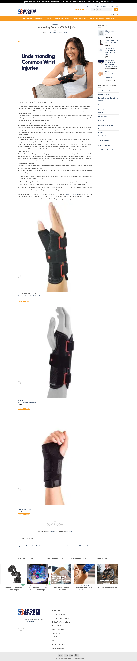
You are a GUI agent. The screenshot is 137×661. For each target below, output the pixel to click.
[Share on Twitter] (51, 524)
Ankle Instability (103, 94)
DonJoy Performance (96, 18)
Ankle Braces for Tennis (105, 91)
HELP (117, 6)
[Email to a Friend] (55, 524)
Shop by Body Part (61, 18)
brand (100, 105)
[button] (116, 9)
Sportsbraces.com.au (71, 194)
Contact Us (110, 18)
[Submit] (110, 9)
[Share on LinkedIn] (61, 524)
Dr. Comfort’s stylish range (107, 588)
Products (101, 132)
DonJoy (20, 400)
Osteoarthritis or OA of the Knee (31, 546)
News (53, 24)
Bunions (101, 109)
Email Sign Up (101, 6)
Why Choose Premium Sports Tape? (61, 589)
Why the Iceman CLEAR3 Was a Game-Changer (38, 589)
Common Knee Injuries (84, 588)
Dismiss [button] (110, 2)
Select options (24, 301)
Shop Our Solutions (78, 18)
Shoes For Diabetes (104, 136)
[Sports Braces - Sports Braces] (27, 11)
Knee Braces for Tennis (105, 125)
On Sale (100, 129)
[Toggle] (115, 104)
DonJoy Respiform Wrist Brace (27, 402)
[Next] (103, 599)
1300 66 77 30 (30, 621)
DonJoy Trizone (103, 116)
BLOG (111, 6)
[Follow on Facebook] (19, 629)
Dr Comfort (39, 18)
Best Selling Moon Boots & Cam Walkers (108, 99)
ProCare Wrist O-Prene (24, 509)
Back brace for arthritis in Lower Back (79, 546)
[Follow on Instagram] (22, 629)
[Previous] (98, 599)
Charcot (100, 113)
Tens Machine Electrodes (106, 150)
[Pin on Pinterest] (58, 524)
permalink (69, 531)
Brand (49, 18)
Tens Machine (28, 18)
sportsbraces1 (63, 32)
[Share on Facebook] (48, 524)
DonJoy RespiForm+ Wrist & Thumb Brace (30, 296)
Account (90, 6)
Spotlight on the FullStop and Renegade (14, 589)
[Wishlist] (19, 276)
